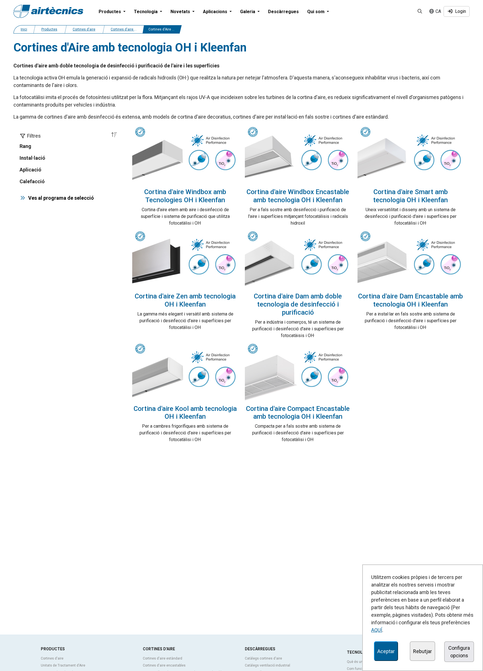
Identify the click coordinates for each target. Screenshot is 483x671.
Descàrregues (283, 11)
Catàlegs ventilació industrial (267, 665)
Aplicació (30, 170)
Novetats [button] (181, 11)
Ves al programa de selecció (60, 198)
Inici (24, 29)
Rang (25, 146)
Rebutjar (422, 651)
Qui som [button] (316, 11)
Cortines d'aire (84, 29)
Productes (49, 29)
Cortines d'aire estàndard (162, 658)
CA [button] (437, 11)
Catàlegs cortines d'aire (263, 658)
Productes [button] (110, 11)
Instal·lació (32, 158)
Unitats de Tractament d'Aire (63, 665)
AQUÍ (376, 630)
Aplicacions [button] (215, 11)
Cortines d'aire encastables (164, 665)
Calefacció (32, 181)
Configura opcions (459, 651)
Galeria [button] (248, 11)
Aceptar (386, 651)
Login (459, 11)
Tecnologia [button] (146, 11)
